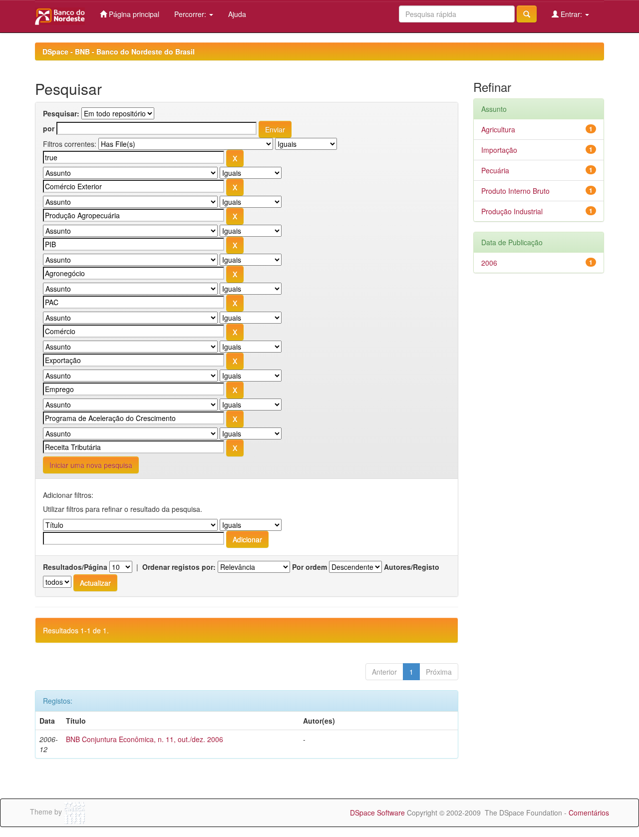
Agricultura (498, 129)
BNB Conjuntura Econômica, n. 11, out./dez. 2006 (144, 739)
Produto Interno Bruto (515, 191)
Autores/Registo (411, 567)
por (48, 128)
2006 (489, 263)
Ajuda (237, 14)
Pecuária (495, 170)
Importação (499, 150)
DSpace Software (377, 813)
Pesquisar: (61, 113)
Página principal (133, 14)
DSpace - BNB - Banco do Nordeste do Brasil (118, 51)
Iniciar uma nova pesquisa (90, 465)
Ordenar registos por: (179, 567)
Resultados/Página (75, 567)
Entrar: (571, 14)
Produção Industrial (512, 211)
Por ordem (309, 567)
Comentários (589, 813)
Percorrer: (191, 14)
